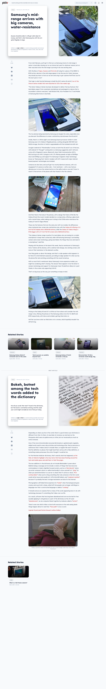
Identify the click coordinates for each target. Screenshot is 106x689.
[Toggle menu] (102, 2)
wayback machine (73, 477)
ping (74, 470)
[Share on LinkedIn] (11, 75)
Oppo (40, 71)
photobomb (70, 468)
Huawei (45, 71)
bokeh (59, 483)
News (13, 9)
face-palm (53, 507)
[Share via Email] (11, 79)
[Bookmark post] (11, 83)
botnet (75, 501)
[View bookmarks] (99, 3)
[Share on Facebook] (11, 71)
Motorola (54, 71)
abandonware (33, 501)
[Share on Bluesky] (11, 67)
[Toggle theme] (95, 3)
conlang (65, 487)
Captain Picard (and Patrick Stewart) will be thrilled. (44, 510)
